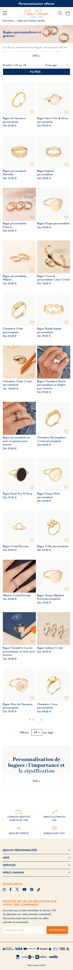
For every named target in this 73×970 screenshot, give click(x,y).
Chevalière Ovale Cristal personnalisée (17, 383)
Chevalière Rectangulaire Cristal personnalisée (51, 439)
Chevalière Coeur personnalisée (47, 705)
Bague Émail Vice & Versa (17, 493)
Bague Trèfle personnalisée (53, 546)
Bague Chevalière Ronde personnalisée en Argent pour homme (51, 385)
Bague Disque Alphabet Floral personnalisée (50, 597)
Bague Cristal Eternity (15, 546)
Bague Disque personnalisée (53, 223)
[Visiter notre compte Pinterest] (31, 890)
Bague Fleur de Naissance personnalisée (17, 705)
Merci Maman (8, 21)
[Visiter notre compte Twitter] (17, 890)
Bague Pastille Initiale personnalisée (49, 330)
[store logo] (36, 13)
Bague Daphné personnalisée (45, 172)
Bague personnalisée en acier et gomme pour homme (16, 441)
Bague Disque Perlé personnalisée (48, 495)
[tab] (36, 72)
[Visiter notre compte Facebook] (11, 890)
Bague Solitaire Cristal (50, 647)
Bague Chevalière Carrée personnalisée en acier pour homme (19, 651)
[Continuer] (41, 719)
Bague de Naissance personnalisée (14, 120)
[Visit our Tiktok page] (38, 890)
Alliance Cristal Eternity (16, 595)
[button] (32, 112)
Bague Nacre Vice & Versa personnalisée (52, 120)
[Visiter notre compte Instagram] (4, 890)
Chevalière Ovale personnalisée (13, 330)
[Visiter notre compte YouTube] (24, 890)
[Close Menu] (6, 13)
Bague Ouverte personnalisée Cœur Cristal (53, 277)
